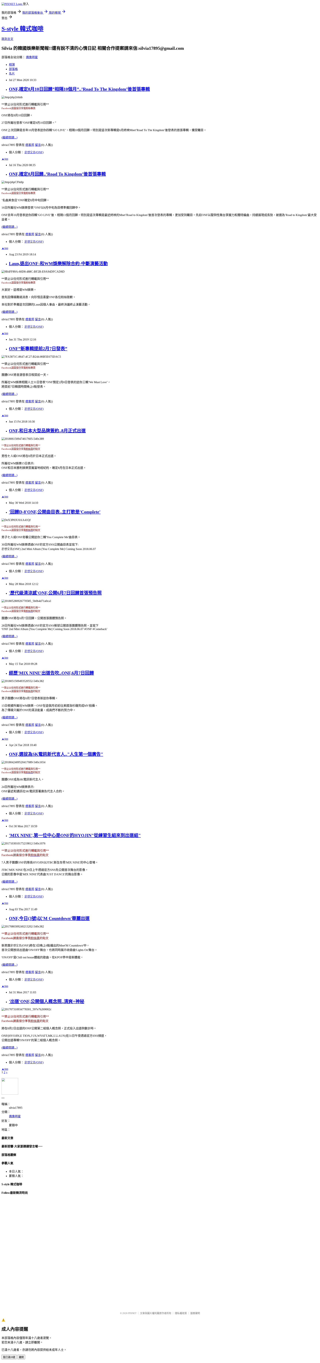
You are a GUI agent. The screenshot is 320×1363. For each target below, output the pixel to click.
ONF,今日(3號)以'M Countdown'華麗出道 (49, 918)
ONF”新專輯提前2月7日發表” (38, 348)
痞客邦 (29, 144)
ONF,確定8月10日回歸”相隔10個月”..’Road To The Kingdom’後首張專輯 (79, 89)
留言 (38, 144)
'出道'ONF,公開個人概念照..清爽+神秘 (46, 1001)
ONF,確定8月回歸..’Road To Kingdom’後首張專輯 (57, 174)
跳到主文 (7, 39)
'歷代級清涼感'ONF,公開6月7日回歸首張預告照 (55, 593)
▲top (4, 158)
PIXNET (132, 1313)
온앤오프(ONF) (34, 152)
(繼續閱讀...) (9, 137)
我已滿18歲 (9, 1357)
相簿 (12, 64)
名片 (12, 73)
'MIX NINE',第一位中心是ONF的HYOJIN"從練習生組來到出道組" (75, 835)
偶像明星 (32, 57)
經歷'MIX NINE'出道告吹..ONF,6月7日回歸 (51, 673)
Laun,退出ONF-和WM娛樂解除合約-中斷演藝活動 (58, 263)
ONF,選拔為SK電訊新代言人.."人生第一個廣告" (56, 754)
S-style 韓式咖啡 (22, 28)
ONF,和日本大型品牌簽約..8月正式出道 (47, 430)
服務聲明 (195, 1313)
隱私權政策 (181, 1313)
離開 (21, 1357)
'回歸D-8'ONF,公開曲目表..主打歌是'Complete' (55, 512)
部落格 (13, 69)
